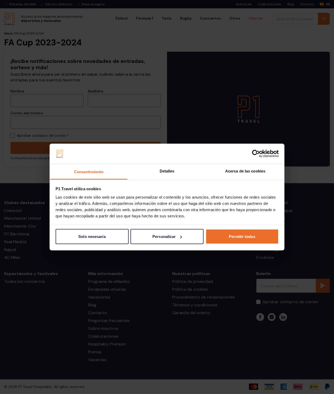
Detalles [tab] (167, 171)
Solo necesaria (91, 236)
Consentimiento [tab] (88, 171)
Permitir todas (242, 236)
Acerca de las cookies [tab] (245, 171)
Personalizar (164, 236)
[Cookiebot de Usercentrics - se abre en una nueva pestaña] (256, 154)
